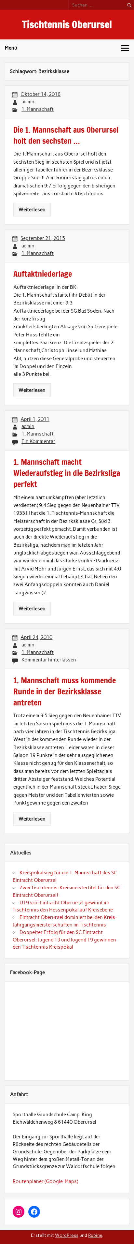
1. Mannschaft (37, 109)
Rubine (95, 1235)
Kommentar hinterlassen (48, 660)
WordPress (66, 1235)
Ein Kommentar (38, 441)
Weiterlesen (32, 210)
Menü (11, 48)
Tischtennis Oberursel (67, 24)
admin (27, 102)
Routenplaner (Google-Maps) (45, 1181)
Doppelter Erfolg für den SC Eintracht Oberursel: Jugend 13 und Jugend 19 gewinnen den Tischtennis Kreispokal (64, 939)
